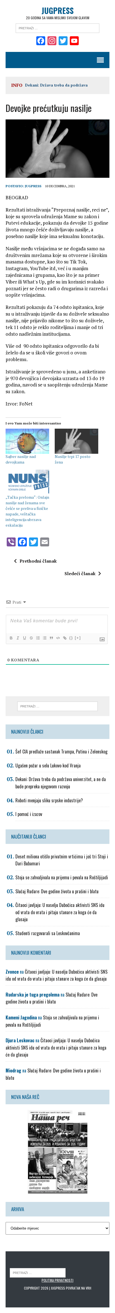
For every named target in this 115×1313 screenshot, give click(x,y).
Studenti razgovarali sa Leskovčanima (47, 933)
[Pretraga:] (57, 28)
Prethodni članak (38, 561)
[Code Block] (57, 638)
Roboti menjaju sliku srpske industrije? (49, 800)
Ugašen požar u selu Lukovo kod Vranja (48, 765)
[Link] (64, 638)
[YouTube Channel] (74, 41)
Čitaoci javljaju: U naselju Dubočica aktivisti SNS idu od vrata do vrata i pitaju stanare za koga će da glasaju (59, 912)
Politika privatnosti (57, 1280)
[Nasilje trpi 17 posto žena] (76, 441)
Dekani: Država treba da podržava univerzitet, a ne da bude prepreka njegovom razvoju (60, 783)
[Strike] (31, 638)
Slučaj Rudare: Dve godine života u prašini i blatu (57, 891)
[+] (78, 638)
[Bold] (11, 638)
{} (71, 638)
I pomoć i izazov (28, 814)
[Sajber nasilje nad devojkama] (27, 441)
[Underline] (24, 638)
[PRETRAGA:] (38, 1272)
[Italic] (17, 638)
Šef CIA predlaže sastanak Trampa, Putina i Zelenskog (61, 751)
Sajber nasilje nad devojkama (21, 459)
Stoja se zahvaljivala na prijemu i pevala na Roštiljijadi (61, 877)
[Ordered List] (37, 638)
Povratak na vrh (78, 1288)
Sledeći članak (79, 573)
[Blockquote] (51, 638)
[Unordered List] (44, 638)
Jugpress (33, 186)
